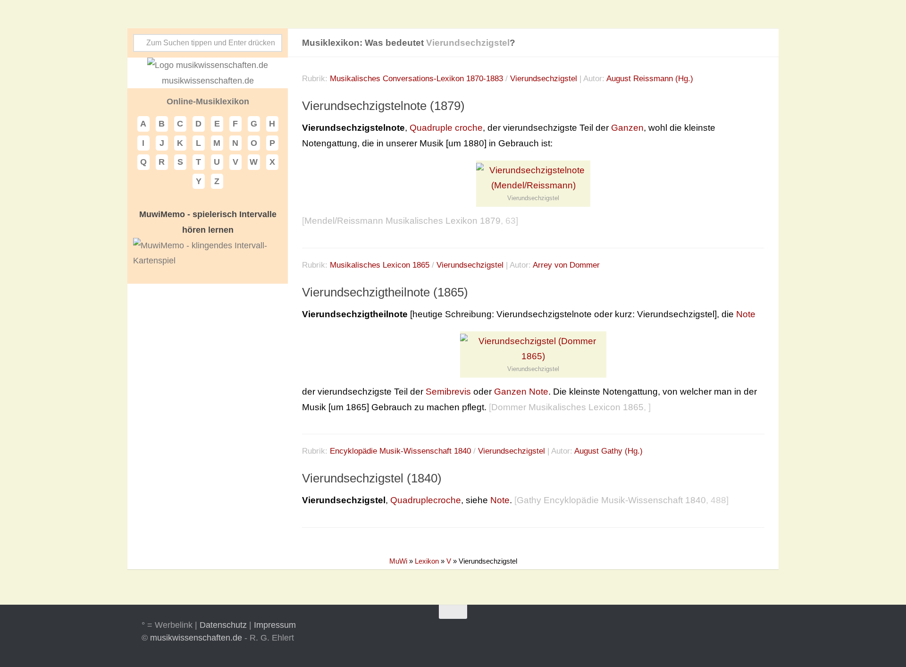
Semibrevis (448, 392)
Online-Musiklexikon (208, 101)
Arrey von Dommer (566, 265)
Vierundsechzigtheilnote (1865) (385, 292)
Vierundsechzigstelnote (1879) (383, 106)
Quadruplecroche (425, 500)
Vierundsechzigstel (543, 78)
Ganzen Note (521, 392)
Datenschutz (223, 625)
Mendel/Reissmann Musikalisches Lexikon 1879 (402, 221)
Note (745, 314)
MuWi (398, 561)
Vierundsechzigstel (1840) (372, 479)
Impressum (275, 625)
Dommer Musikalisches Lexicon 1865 (567, 407)
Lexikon (427, 561)
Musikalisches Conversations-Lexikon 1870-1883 (416, 78)
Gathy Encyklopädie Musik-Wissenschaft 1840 (611, 500)
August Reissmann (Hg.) (649, 78)
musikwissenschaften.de (196, 637)
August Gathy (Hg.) (608, 451)
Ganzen (627, 128)
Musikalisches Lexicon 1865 (379, 265)
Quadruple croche (446, 128)
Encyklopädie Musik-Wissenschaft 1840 (400, 451)
